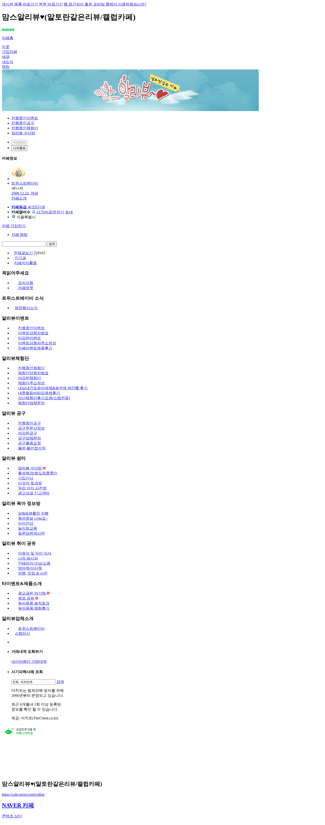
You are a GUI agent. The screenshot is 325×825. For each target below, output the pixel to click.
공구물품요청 (29, 443)
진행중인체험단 (24, 128)
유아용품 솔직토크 (33, 603)
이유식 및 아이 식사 (34, 553)
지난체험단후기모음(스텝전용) (44, 398)
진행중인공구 (22, 123)
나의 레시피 (28, 558)
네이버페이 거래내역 (29, 661)
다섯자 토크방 (30, 483)
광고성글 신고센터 (33, 493)
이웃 (6, 47)
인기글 (20, 258)
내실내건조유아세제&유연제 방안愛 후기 (53, 388)
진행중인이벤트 (24, 118)
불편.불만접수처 (32, 448)
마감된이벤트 (29, 338)
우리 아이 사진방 (32, 488)
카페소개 (19, 198)
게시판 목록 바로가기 (20, 4)
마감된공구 (27, 433)
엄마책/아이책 (30, 568)
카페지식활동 (25, 263)
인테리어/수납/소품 (34, 563)
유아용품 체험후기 (33, 608)
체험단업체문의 (31, 403)
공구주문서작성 (31, 428)
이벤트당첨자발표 (33, 333)
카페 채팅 (19, 235)
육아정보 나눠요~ (33, 518)
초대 (69, 212)
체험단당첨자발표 (33, 373)
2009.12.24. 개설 (24, 193)
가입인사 (25, 478)
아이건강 (25, 523)
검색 (52, 244)
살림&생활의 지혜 (33, 513)
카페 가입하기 (14, 226)
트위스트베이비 (31, 628)
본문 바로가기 (51, 4)
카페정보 (19, 142)
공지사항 (25, 283)
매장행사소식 (26, 308)
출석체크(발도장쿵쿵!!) (37, 473)
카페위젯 (25, 288)
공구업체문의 (29, 438)
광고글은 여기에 (32, 593)
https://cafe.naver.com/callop (23, 794)
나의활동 (19, 148)
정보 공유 (26, 598)
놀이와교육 (27, 528)
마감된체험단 (29, 378)
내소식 (7, 62)
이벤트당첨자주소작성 (37, 343)
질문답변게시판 (31, 533)
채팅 (6, 67)
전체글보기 (23, 253)
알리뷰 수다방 (23, 133)
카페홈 (7, 38)
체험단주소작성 (31, 383)
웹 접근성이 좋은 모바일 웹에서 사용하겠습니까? (105, 4)
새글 (6, 57)
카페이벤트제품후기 (35, 348)
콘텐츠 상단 (12, 816)
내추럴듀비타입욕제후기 (39, 393)
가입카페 (9, 52)
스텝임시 (22, 633)
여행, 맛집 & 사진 (33, 573)
